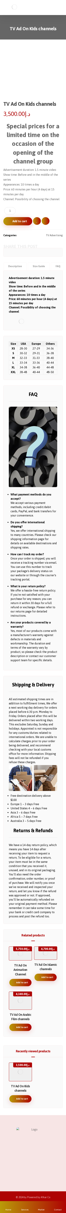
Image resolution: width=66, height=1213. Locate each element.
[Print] (53, 252)
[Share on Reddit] (23, 252)
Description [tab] (15, 266)
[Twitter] (26, 1166)
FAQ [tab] (58, 266)
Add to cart (19, 221)
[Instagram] (33, 1166)
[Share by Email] (48, 252)
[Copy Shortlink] (58, 252)
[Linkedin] (40, 1166)
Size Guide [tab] (39, 266)
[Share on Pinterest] (18, 252)
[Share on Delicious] (28, 252)
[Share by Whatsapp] (38, 252)
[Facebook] (19, 1166)
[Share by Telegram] (43, 252)
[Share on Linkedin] (33, 252)
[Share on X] (12, 252)
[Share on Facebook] (8, 252)
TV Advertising (54, 235)
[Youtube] (47, 1166)
